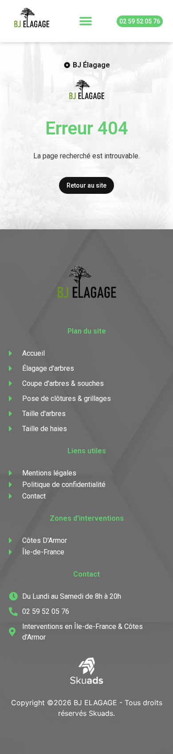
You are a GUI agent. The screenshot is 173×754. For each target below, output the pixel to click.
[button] (86, 21)
